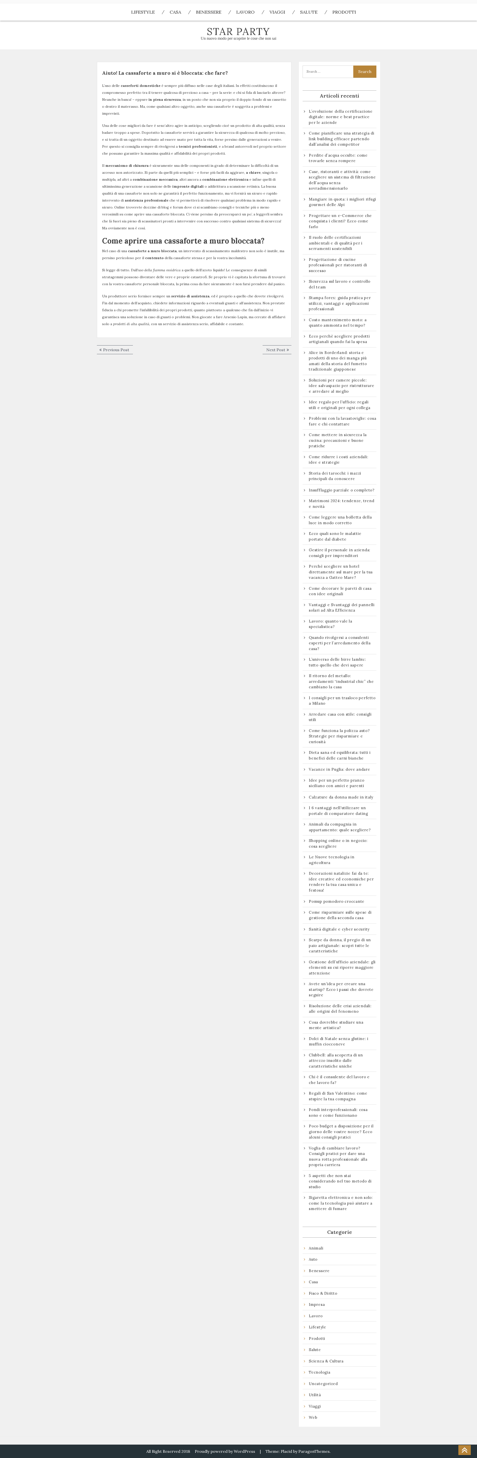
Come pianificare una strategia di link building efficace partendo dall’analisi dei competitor (341, 139)
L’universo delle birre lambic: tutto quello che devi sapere (337, 662)
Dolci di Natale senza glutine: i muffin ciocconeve (338, 1041)
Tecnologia (319, 1372)
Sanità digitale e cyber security (339, 929)
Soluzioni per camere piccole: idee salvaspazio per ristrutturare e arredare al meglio (341, 386)
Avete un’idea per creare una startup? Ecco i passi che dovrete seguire (341, 989)
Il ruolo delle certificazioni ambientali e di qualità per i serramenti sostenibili (335, 243)
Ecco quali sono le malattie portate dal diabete (335, 536)
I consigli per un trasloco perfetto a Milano (342, 700)
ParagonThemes (314, 1451)
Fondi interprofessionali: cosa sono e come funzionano (338, 1112)
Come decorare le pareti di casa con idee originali (340, 591)
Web (313, 1417)
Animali (316, 1248)
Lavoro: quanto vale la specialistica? (330, 624)
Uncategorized (323, 1383)
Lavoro (245, 12)
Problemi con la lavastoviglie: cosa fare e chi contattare (342, 421)
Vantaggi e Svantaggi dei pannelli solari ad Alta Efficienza (342, 607)
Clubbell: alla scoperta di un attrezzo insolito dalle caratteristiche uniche (336, 1061)
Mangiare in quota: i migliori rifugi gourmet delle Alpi (342, 202)
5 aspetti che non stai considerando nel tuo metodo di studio (340, 1181)
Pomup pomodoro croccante (336, 901)
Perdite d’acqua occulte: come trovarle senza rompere (338, 158)
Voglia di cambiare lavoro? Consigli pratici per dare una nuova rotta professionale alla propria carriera (338, 1156)
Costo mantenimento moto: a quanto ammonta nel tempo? (338, 322)
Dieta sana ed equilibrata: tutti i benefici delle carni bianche (340, 755)
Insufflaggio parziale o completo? (342, 490)
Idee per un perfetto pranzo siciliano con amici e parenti (337, 783)
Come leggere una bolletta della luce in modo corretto (340, 520)
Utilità (315, 1394)
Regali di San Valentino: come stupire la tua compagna (338, 1096)
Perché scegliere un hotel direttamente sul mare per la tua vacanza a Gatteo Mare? (341, 572)
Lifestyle (143, 12)
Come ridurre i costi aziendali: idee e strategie (338, 459)
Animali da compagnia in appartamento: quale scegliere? (340, 827)
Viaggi (277, 12)
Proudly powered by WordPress (225, 1451)
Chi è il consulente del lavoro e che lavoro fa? (339, 1080)
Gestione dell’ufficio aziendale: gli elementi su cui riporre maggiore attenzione (342, 967)
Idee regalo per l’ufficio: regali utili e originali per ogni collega (339, 405)
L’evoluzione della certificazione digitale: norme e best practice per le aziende (341, 117)
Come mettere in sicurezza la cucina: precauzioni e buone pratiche (338, 440)
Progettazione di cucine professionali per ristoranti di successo (338, 265)
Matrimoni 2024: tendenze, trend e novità (341, 503)
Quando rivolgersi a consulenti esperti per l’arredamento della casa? (339, 643)
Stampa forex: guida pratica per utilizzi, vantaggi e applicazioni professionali (340, 303)
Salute (309, 12)
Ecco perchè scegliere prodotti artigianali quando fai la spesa (339, 339)
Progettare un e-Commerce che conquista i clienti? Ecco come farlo (340, 221)
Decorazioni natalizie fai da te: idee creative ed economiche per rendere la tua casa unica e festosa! (341, 882)
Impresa (317, 1304)
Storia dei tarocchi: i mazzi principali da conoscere (335, 476)
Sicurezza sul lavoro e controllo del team (339, 284)
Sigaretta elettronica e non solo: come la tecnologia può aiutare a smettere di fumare (341, 1203)
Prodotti (344, 12)
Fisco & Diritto (323, 1293)
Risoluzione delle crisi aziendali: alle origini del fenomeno (340, 1009)
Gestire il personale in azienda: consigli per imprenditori (339, 553)
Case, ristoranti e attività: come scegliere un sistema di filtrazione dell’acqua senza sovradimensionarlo (342, 180)
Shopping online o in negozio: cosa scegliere (338, 843)
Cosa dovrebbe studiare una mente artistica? (336, 1025)
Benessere (208, 12)
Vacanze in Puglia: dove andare (339, 769)
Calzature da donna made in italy (341, 797)
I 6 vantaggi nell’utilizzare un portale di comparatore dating (338, 810)
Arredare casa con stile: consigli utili (340, 717)
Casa (175, 12)
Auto (313, 1259)
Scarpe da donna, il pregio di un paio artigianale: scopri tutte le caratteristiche (340, 945)
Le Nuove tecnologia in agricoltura (332, 860)
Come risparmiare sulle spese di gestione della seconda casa (340, 915)
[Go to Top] (464, 1450)
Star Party (238, 31)
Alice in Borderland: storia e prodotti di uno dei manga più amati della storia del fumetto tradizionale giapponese (338, 361)
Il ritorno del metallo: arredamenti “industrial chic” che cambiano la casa (341, 681)
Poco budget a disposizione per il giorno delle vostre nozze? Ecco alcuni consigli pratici (341, 1132)
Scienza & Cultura (326, 1361)
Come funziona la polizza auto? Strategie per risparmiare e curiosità (339, 736)
